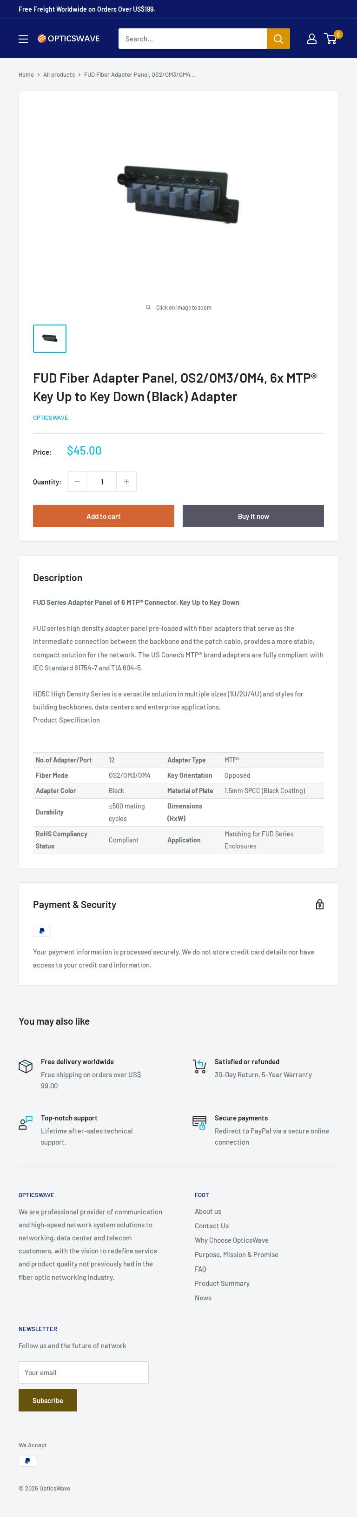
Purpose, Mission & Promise (236, 1254)
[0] (331, 38)
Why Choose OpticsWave (232, 1240)
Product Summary (222, 1283)
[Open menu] (23, 39)
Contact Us (212, 1225)
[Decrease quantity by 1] (77, 481)
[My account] (312, 38)
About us (208, 1211)
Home (26, 74)
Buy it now (253, 516)
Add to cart (103, 516)
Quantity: (47, 481)
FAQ (200, 1269)
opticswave (50, 417)
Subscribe (48, 1400)
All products (59, 74)
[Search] (278, 38)
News (203, 1297)
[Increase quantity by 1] (126, 481)
